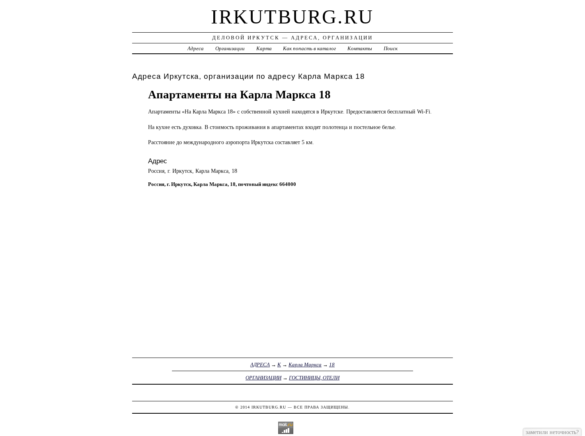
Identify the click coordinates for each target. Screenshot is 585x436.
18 (332, 365)
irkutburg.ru (292, 17)
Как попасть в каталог (309, 48)
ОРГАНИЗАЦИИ (263, 378)
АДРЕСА (260, 365)
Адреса (195, 48)
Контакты (359, 48)
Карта (264, 48)
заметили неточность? (552, 432)
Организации (230, 48)
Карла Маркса (305, 365)
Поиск (391, 48)
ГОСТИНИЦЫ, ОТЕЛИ (314, 378)
